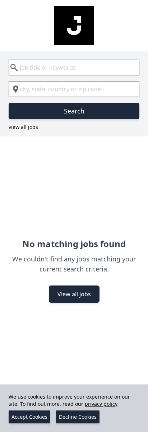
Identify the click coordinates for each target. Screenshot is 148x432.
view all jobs (23, 127)
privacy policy (101, 403)
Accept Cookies (29, 416)
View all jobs (74, 294)
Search (74, 111)
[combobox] (74, 67)
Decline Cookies (78, 416)
